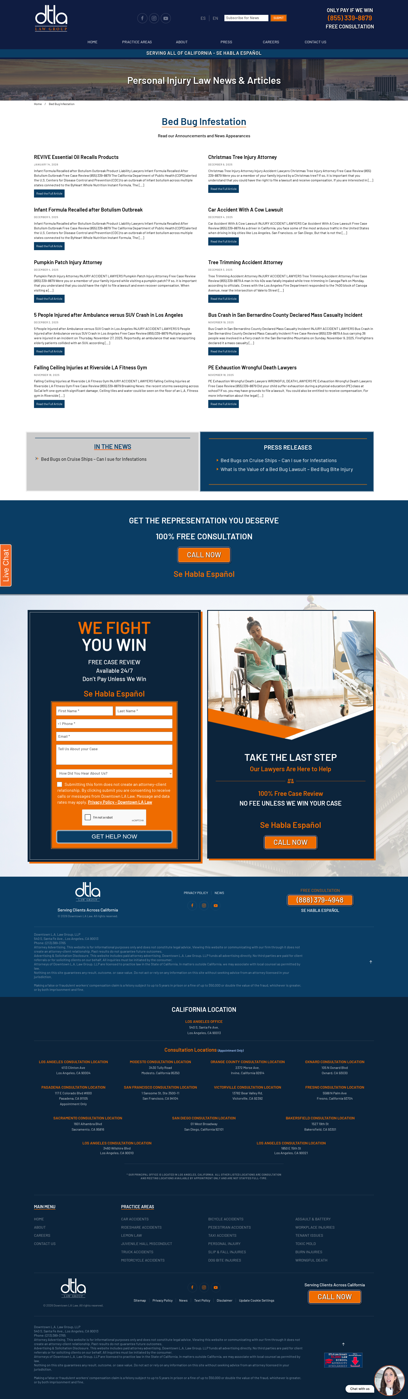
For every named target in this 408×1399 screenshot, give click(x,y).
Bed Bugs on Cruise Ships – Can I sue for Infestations (94, 459)
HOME (39, 1219)
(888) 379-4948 (320, 899)
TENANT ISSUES (309, 1235)
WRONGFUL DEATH (311, 1260)
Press (226, 41)
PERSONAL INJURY (224, 1243)
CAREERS (42, 1235)
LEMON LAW (131, 1235)
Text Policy (202, 1300)
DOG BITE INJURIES (224, 1260)
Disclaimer (224, 1300)
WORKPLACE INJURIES (315, 1227)
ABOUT (40, 1227)
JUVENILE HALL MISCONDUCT (146, 1243)
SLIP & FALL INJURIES (227, 1251)
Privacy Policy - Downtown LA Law (120, 802)
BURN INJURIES (308, 1251)
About (182, 41)
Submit (278, 18)
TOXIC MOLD (305, 1243)
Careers (271, 41)
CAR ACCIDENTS (135, 1219)
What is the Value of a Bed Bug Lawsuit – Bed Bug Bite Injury (287, 469)
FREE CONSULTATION (320, 890)
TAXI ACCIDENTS (222, 1235)
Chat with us (360, 1389)
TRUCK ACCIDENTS (137, 1251)
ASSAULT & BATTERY (313, 1219)
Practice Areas (137, 41)
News (219, 893)
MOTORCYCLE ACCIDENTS (143, 1260)
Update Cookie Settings (256, 1300)
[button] (371, 962)
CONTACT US (45, 1243)
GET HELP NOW (114, 836)
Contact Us (315, 41)
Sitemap (140, 1300)
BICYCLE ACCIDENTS (226, 1219)
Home (93, 41)
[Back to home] (51, 18)
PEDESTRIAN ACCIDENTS (229, 1227)
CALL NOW (204, 554)
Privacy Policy (196, 893)
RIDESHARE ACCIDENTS (141, 1227)
